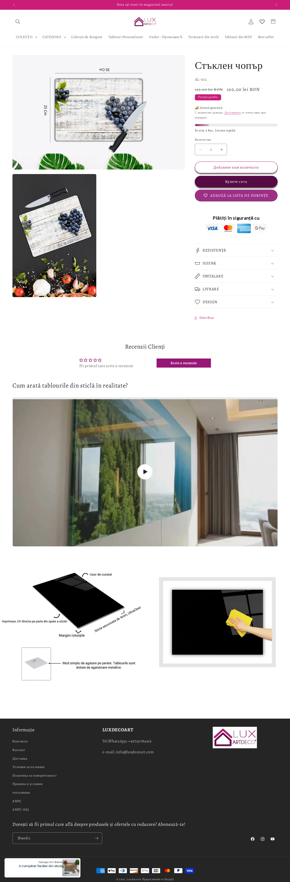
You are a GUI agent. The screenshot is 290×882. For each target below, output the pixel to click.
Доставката (233, 113)
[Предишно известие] (14, 5)
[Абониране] (96, 838)
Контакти (19, 741)
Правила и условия (27, 783)
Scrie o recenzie (184, 363)
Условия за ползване (28, 766)
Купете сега (236, 181)
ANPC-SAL (20, 809)
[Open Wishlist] (262, 21)
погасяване (21, 792)
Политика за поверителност (34, 775)
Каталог (18, 749)
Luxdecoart (134, 879)
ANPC (17, 801)
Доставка (19, 758)
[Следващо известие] (276, 5)
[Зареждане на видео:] (145, 471)
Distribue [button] (206, 317)
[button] (17, 21)
